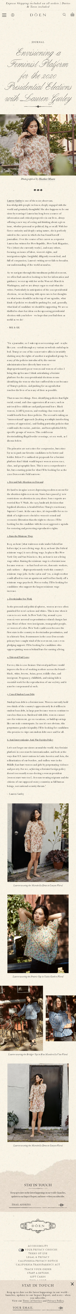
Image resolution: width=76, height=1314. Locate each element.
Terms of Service (32, 1300)
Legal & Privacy (38, 1257)
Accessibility (38, 1245)
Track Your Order (38, 1269)
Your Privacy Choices (41, 1249)
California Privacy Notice (38, 1260)
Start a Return (38, 1272)
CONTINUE (61, 1205)
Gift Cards (38, 1276)
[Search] (64, 15)
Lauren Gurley (14, 200)
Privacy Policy (55, 1300)
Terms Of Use (38, 1253)
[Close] (72, 1284)
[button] (4, 15)
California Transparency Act (38, 1264)
